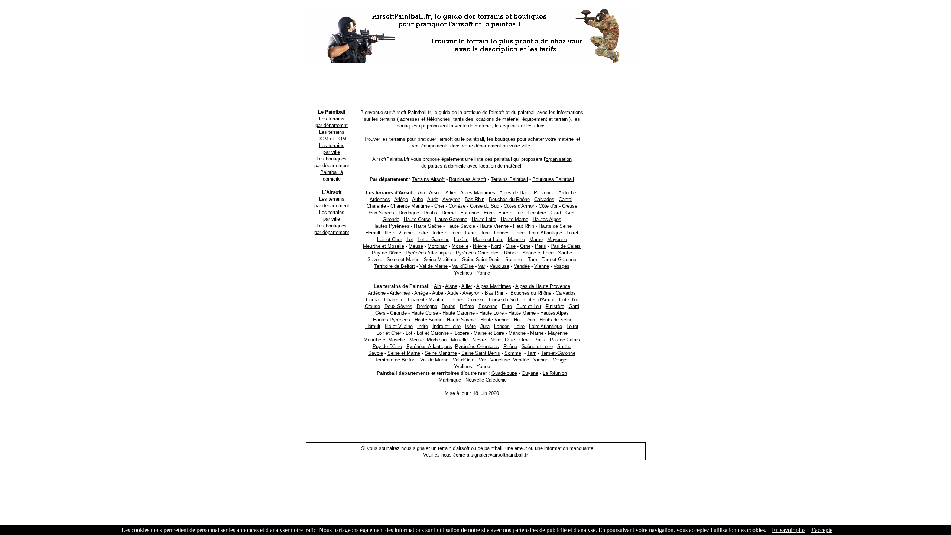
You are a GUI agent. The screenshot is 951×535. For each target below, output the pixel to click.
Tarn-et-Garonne (559, 259)
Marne (536, 239)
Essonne (469, 212)
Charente (376, 206)
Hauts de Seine (555, 226)
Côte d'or (548, 206)
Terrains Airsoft (428, 179)
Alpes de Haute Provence (526, 192)
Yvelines (463, 273)
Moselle (460, 246)
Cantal (565, 199)
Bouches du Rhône (509, 199)
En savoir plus (788, 530)
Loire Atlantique (545, 233)
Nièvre (480, 246)
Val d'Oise (463, 266)
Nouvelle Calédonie (486, 380)
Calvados (544, 199)
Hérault (372, 233)
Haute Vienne (494, 226)
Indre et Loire (446, 233)
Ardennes (380, 199)
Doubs (430, 212)
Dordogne (409, 212)
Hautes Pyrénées (390, 226)
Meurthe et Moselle (383, 246)
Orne (525, 246)
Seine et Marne (403, 259)
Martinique (450, 380)
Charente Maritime (410, 206)
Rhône (511, 253)
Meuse (416, 246)
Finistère (537, 212)
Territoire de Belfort (394, 266)
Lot (409, 239)
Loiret (572, 233)
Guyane (530, 373)
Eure (489, 212)
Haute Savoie (460, 226)
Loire (519, 233)
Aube (417, 199)
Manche (516, 239)
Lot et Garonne (433, 239)
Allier (450, 192)
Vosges (561, 266)
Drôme (449, 212)
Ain (421, 192)
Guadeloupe (504, 373)
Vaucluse (499, 266)
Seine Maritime (440, 259)
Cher (439, 206)
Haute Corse (417, 219)
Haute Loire (484, 219)
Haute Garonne (451, 219)
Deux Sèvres (380, 212)
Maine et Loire (488, 239)
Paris (540, 246)
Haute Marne (514, 219)
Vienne (541, 266)
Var (481, 266)
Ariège (401, 199)
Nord (496, 246)
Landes (502, 233)
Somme (513, 259)
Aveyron (451, 199)
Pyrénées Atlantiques (428, 253)
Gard (556, 212)
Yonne (483, 273)
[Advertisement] (475, 83)
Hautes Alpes (547, 219)
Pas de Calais (566, 246)
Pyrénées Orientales (478, 253)
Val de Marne (433, 266)
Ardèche (567, 192)
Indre (422, 233)
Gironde (391, 219)
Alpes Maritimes (477, 192)
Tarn (532, 259)
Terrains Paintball (509, 179)
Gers (570, 212)
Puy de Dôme (386, 253)
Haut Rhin (523, 226)
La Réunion (555, 373)
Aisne (435, 192)
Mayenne (557, 239)
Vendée (522, 266)
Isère (470, 233)
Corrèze (457, 206)
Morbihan (437, 246)
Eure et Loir (510, 212)
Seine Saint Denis (481, 259)
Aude (432, 199)
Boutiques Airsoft (467, 179)
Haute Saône (428, 226)
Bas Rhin (474, 199)
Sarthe (565, 253)
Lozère (461, 239)
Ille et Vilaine (399, 233)
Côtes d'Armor (519, 206)
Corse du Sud (484, 206)
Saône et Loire (538, 253)
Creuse (569, 206)
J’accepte (821, 530)
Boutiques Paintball (553, 179)
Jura (485, 233)
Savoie (374, 259)
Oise (511, 246)
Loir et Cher (389, 239)
